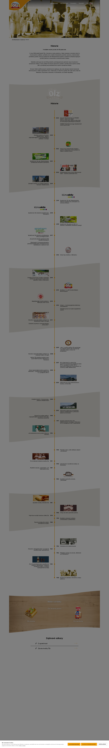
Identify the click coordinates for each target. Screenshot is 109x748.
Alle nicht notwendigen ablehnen (89, 744)
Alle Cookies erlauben (74, 744)
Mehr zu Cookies (22, 745)
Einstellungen (102, 744)
